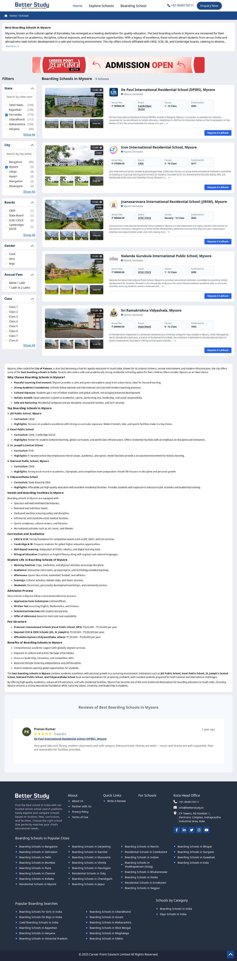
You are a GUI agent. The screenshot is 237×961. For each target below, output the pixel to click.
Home (77, 6)
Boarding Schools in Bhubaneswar (146, 872)
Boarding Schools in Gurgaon (196, 852)
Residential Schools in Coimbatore (146, 852)
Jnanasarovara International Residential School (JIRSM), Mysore (174, 201)
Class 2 (13, 311)
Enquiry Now (209, 6)
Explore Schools (101, 6)
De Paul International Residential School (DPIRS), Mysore (168, 89)
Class (8, 299)
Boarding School (133, 6)
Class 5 (13, 326)
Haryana (14, 129)
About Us (77, 801)
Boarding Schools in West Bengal (110, 928)
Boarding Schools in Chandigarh (92, 878)
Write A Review (116, 801)
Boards (9, 202)
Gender (9, 246)
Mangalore (16, 181)
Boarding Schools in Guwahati (196, 857)
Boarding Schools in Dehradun (38, 852)
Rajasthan (15, 109)
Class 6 (13, 331)
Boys (12, 263)
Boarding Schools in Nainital (89, 852)
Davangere (16, 186)
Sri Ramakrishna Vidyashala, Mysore (151, 310)
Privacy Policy (80, 811)
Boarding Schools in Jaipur (88, 884)
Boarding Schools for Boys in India (40, 917)
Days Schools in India (173, 914)
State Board (16, 215)
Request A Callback (217, 132)
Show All (29, 135)
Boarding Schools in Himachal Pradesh (43, 938)
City (7, 145)
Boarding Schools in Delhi (35, 857)
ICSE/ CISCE (16, 220)
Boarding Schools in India (176, 908)
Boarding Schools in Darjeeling (91, 846)
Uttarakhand (17, 119)
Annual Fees (13, 275)
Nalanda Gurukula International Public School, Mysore (166, 256)
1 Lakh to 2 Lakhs (19, 287)
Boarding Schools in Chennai (37, 873)
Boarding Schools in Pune (35, 868)
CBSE (12, 210)
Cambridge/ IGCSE (16, 226)
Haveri (13, 176)
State (8, 88)
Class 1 (13, 307)
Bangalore (15, 162)
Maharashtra (17, 124)
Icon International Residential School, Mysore (159, 147)
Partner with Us (81, 806)
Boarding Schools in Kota (193, 862)
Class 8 (13, 340)
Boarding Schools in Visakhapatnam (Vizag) (139, 864)
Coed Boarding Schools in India (38, 922)
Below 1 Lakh (17, 283)
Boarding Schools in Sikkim (106, 938)
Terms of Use (80, 817)
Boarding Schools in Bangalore (38, 846)
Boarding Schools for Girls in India (40, 911)
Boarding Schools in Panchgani (91, 868)
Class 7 (13, 335)
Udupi (13, 171)
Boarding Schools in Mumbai (37, 862)
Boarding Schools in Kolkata (36, 878)
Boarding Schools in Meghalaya (109, 933)
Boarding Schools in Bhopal (195, 846)
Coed (12, 254)
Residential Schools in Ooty (89, 873)
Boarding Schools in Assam (106, 917)
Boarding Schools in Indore (142, 857)
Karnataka (15, 114)
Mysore (13, 166)
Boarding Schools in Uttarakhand (110, 911)
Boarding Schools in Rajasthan (38, 928)
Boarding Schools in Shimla (89, 862)
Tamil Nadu (16, 105)
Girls (12, 258)
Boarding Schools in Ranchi (142, 846)
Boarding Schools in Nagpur (142, 888)
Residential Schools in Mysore (37, 884)
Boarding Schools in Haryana (37, 933)
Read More (11, 46)
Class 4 (13, 321)
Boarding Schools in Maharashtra (110, 922)
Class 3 (13, 316)
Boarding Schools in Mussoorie (91, 857)
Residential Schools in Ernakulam (145, 882)
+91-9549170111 (182, 5)
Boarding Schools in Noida (141, 877)
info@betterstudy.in (191, 807)
